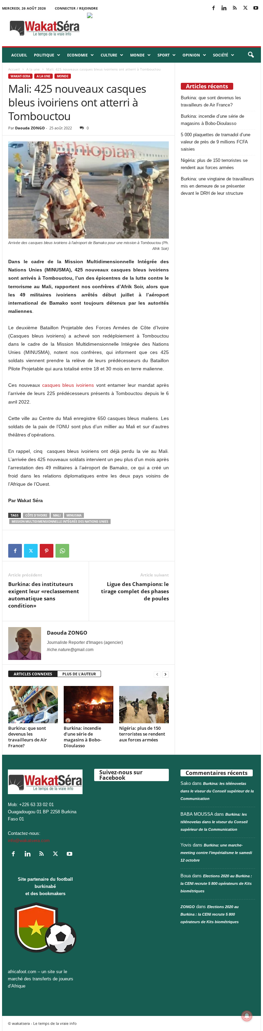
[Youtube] (256, 8)
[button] (250, 55)
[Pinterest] (46, 551)
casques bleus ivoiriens (68, 385)
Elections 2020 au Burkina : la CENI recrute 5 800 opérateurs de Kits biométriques (216, 883)
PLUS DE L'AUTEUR (79, 673)
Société (220, 55)
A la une (33, 69)
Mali (57, 515)
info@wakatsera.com (29, 840)
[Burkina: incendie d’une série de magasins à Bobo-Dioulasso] (88, 704)
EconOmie (77, 55)
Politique (44, 55)
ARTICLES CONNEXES (33, 673)
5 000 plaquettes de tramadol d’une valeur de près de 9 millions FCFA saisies (215, 142)
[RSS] (234, 8)
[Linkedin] (224, 8)
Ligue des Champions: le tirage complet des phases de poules (135, 591)
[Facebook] (213, 8)
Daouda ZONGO (30, 127)
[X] (245, 8)
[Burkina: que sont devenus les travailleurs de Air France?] (33, 704)
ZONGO (187, 907)
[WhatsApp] (62, 551)
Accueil (19, 55)
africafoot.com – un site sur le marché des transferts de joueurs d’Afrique (40, 979)
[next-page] (165, 674)
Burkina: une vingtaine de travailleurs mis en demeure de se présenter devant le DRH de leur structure (217, 186)
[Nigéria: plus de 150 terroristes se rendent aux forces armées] (144, 704)
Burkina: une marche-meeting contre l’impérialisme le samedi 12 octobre (216, 852)
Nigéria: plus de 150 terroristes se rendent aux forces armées (142, 734)
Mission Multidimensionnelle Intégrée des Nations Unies (60, 521)
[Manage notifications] (246, 1015)
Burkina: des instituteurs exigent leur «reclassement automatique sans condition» (43, 595)
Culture (109, 55)
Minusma (74, 515)
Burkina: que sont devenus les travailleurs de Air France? (27, 737)
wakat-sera (20, 76)
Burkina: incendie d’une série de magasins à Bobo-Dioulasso (82, 737)
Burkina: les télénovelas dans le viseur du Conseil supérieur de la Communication (217, 791)
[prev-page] (157, 674)
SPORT (164, 55)
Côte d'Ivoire (36, 515)
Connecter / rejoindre (76, 8)
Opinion (191, 55)
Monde (137, 55)
